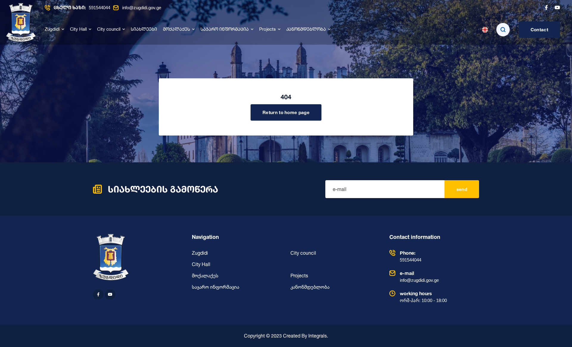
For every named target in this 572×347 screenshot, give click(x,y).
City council (108, 29)
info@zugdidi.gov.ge (141, 7)
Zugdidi (52, 29)
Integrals (317, 336)
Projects (267, 29)
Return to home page (286, 112)
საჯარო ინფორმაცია (224, 29)
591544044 (82, 7)
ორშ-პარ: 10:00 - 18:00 (423, 296)
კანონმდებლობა (306, 29)
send (461, 189)
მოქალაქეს (176, 29)
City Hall (78, 29)
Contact (539, 29)
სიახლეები (144, 29)
